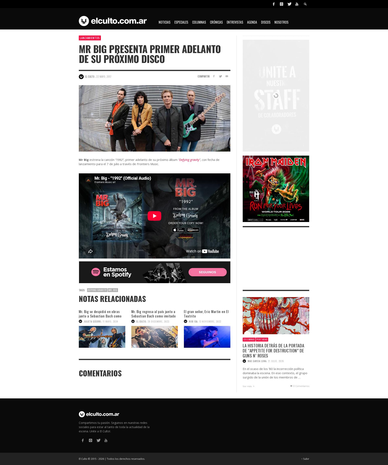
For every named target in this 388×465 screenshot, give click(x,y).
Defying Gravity (97, 290)
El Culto (141, 321)
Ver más (247, 386)
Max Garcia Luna (257, 361)
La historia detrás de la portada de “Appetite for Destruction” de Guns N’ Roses (273, 350)
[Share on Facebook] (214, 76)
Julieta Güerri (92, 321)
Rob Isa (193, 321)
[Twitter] (289, 4)
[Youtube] (297, 4)
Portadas (262, 339)
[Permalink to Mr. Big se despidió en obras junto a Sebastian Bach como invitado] (102, 337)
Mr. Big (113, 290)
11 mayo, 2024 (110, 321)
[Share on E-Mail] (226, 76)
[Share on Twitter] (220, 76)
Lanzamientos (90, 38)
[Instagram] (281, 4)
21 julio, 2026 (276, 361)
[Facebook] (273, 4)
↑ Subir (305, 458)
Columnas (249, 339)
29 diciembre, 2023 (158, 321)
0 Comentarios (301, 386)
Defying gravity (189, 160)
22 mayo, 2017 (103, 76)
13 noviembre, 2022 (210, 321)
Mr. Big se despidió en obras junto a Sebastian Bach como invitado (100, 316)
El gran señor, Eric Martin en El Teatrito (206, 313)
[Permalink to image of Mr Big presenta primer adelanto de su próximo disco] (154, 118)
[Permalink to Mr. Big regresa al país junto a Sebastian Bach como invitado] (154, 337)
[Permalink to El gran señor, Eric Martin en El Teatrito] (207, 337)
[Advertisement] (276, 258)
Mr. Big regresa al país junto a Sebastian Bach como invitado (153, 313)
